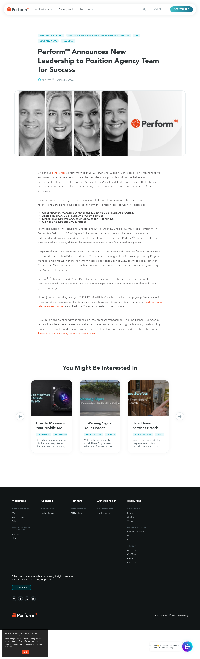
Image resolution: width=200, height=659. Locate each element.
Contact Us (132, 562)
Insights (130, 513)
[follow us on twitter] (27, 598)
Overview (16, 534)
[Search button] (144, 9)
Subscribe (21, 587)
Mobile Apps (18, 517)
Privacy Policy (182, 615)
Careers (130, 558)
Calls (14, 521)
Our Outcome (103, 513)
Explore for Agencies (50, 513)
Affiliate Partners (78, 513)
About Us (131, 550)
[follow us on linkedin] (33, 598)
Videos (130, 521)
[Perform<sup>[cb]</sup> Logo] (24, 616)
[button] (20, 416)
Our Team (131, 554)
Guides (130, 517)
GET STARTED (181, 9)
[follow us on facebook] (14, 598)
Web (14, 513)
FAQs (129, 539)
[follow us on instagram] (20, 598)
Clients (15, 538)
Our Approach (66, 9)
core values (58, 172)
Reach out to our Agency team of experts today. (67, 333)
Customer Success (135, 531)
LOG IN (157, 9)
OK (25, 652)
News (129, 535)
